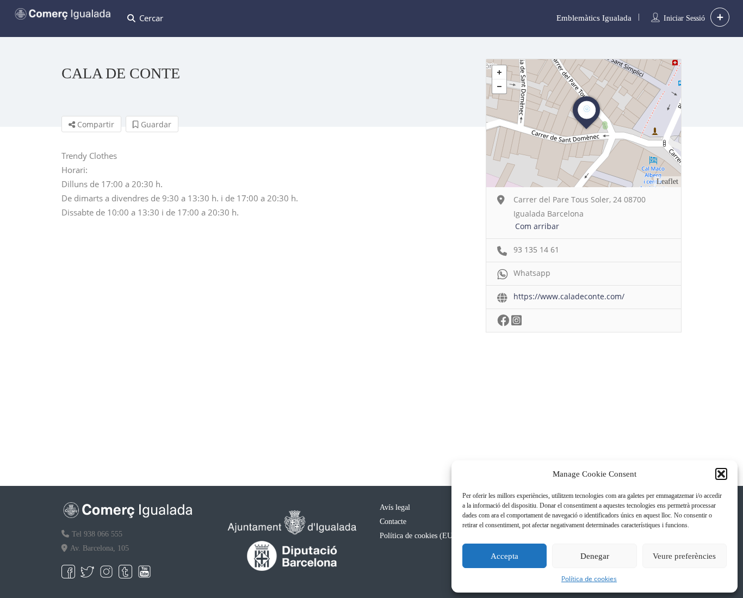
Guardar (155, 124)
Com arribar (537, 226)
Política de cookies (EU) (417, 536)
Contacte (393, 521)
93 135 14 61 (536, 249)
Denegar (594, 556)
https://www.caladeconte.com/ (568, 296)
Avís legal (395, 507)
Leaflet (667, 181)
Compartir (94, 124)
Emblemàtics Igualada (593, 18)
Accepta (504, 556)
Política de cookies (589, 578)
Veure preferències (684, 556)
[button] (721, 473)
